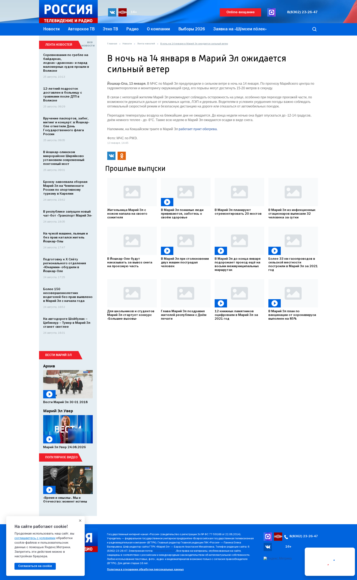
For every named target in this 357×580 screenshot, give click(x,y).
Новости (127, 44)
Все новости (87, 44)
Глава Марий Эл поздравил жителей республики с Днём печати (183, 315)
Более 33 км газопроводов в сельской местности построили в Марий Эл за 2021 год (293, 264)
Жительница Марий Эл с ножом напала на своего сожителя (127, 214)
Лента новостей (146, 44)
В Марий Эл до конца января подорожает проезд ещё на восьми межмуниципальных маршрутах (238, 264)
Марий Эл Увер (58, 410)
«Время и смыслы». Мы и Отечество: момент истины (65, 500)
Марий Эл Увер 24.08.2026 (64, 447)
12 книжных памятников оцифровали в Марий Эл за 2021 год (236, 315)
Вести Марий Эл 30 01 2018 (65, 402)
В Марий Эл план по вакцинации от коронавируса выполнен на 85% (292, 315)
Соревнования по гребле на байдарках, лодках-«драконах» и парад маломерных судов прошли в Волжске (66, 63)
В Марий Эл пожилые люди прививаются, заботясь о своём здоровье (182, 214)
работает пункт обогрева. (198, 129)
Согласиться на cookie (35, 566)
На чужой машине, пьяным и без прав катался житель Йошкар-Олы (65, 237)
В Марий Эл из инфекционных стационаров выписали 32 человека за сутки (291, 214)
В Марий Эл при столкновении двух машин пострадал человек (185, 262)
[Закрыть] (80, 520)
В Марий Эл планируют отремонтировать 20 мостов (238, 212)
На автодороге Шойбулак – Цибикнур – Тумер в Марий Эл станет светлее (66, 323)
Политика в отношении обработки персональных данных (145, 569)
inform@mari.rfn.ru (164, 551)
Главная (112, 44)
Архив (49, 365)
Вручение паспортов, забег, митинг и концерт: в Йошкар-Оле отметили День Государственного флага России (66, 126)
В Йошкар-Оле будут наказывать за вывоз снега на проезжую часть (129, 262)
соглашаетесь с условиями (34, 538)
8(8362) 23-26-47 (302, 12)
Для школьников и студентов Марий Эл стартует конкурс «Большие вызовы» (130, 315)
